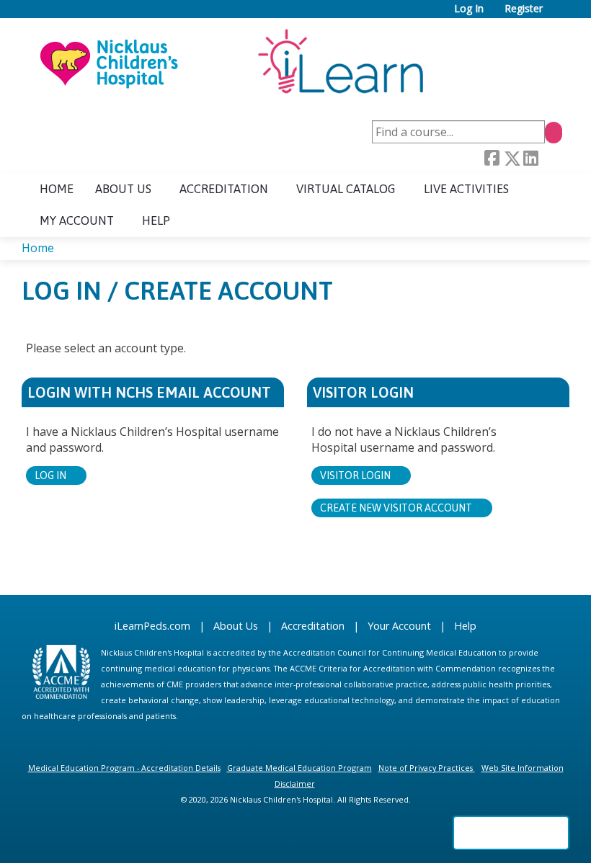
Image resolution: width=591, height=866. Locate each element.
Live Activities (466, 189)
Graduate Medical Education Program (299, 767)
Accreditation (223, 189)
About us (123, 189)
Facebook (491, 158)
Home (57, 189)
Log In (469, 9)
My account (77, 220)
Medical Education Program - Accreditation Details (124, 767)
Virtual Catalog (346, 189)
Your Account (399, 626)
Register (524, 9)
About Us (235, 626)
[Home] (230, 62)
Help (156, 220)
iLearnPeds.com (152, 626)
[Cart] (558, 14)
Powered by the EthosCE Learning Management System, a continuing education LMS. (511, 833)
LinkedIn (530, 158)
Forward (550, 158)
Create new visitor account (396, 508)
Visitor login (355, 475)
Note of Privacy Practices (425, 767)
